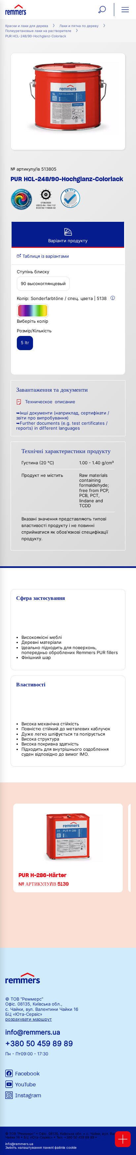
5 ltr (25, 342)
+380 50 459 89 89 (39, 1043)
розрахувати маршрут (28, 1019)
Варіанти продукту (67, 240)
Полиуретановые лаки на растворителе (38, 31)
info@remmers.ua (32, 1032)
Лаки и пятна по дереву (79, 26)
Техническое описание (50, 401)
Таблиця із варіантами (45, 256)
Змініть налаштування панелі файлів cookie (41, 1147)
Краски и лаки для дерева (26, 26)
